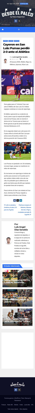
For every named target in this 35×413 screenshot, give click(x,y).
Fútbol (5, 40)
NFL (32, 404)
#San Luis (25, 64)
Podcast (4, 404)
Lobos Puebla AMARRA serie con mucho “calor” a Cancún (17, 321)
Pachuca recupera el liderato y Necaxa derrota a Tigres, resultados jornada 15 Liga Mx (24, 209)
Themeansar (17, 400)
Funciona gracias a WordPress (12, 398)
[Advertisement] (17, 350)
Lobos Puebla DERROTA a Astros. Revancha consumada (17, 282)
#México (12, 64)
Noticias (16, 40)
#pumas (18, 64)
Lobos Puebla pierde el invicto (16, 300)
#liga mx (28, 62)
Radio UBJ (10, 404)
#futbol (23, 62)
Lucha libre (27, 404)
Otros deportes (23, 409)
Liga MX (11, 40)
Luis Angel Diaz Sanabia (19, 57)
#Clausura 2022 (15, 62)
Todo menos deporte (13, 409)
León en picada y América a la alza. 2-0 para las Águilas (10, 207)
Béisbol (16, 404)
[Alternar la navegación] (18, 29)
